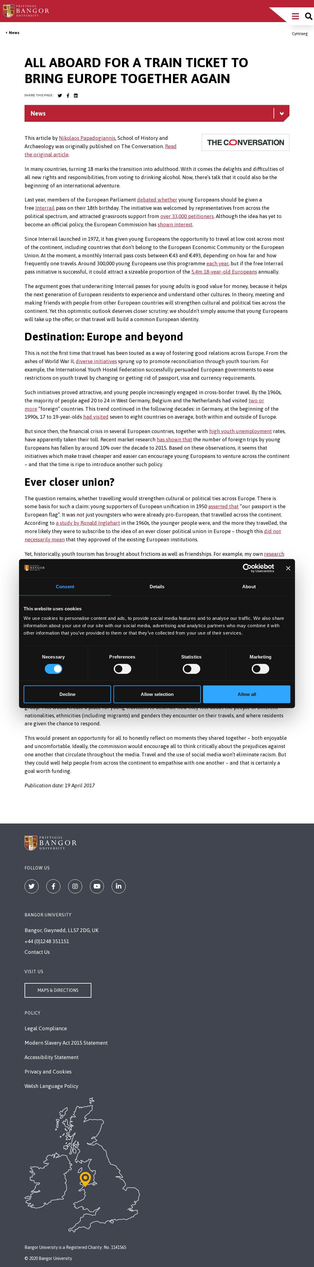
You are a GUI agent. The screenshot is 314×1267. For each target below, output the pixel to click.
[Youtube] (97, 886)
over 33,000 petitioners (187, 216)
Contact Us (37, 952)
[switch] (122, 669)
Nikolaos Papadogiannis (87, 138)
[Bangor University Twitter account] (59, 95)
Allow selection (157, 694)
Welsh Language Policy (51, 1086)
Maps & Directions (57, 990)
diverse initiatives (96, 361)
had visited (96, 417)
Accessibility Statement (51, 1057)
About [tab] (249, 586)
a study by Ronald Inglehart (88, 523)
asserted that (223, 506)
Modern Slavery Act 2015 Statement (66, 1043)
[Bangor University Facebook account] (67, 95)
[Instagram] (75, 886)
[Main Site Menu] (295, 16)
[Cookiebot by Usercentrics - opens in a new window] (247, 568)
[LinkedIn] (119, 886)
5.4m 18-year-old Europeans (224, 272)
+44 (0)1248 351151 (47, 941)
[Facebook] (53, 886)
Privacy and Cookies (48, 1072)
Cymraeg (300, 34)
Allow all (247, 694)
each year (217, 263)
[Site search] (309, 16)
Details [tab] (157, 586)
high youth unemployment (240, 431)
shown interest (175, 224)
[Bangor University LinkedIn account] (75, 95)
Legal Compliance (46, 1028)
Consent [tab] (65, 586)
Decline (67, 694)
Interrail (45, 208)
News (14, 32)
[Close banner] (288, 568)
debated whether (157, 200)
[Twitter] (32, 886)
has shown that (174, 439)
